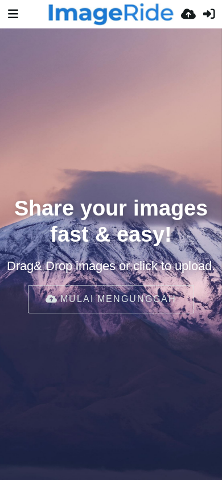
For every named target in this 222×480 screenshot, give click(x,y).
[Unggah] (188, 14)
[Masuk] (209, 14)
